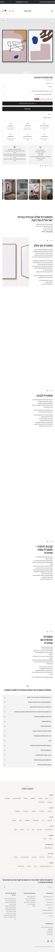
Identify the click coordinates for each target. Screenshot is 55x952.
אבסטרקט (33, 798)
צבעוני (15, 829)
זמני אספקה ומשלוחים (47, 910)
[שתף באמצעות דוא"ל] (40, 166)
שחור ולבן (39, 829)
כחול (33, 829)
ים (51, 798)
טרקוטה (22, 829)
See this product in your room (26, 103)
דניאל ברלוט (25, 811)
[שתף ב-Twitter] (45, 166)
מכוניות (25, 798)
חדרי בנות (34, 857)
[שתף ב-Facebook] (48, 166)
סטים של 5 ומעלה (48, 848)
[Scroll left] (6, 177)
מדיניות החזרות (49, 905)
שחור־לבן (7, 798)
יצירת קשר (50, 907)
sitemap (51, 916)
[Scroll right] (4, 177)
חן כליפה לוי (41, 811)
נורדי (43, 820)
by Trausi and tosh (49, 80)
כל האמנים (17, 811)
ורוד (28, 829)
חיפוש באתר (50, 902)
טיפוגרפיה (50, 802)
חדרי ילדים (49, 857)
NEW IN (29, 866)
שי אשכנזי (34, 811)
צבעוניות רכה (35, 820)
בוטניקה (40, 798)
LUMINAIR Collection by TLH (46, 866)
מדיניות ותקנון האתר (48, 897)
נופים (46, 798)
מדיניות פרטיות (49, 899)
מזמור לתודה (41, 802)
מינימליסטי (49, 820)
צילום (20, 820)
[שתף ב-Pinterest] (43, 166)
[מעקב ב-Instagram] (48, 941)
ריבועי (45, 838)
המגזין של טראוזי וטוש (48, 913)
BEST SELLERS (21, 866)
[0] (6, 11)
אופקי (50, 838)
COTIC (35, 866)
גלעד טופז (50, 811)
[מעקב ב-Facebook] (52, 941)
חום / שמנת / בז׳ (48, 829)
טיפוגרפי (14, 820)
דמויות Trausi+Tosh (17, 798)
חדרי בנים (42, 857)
